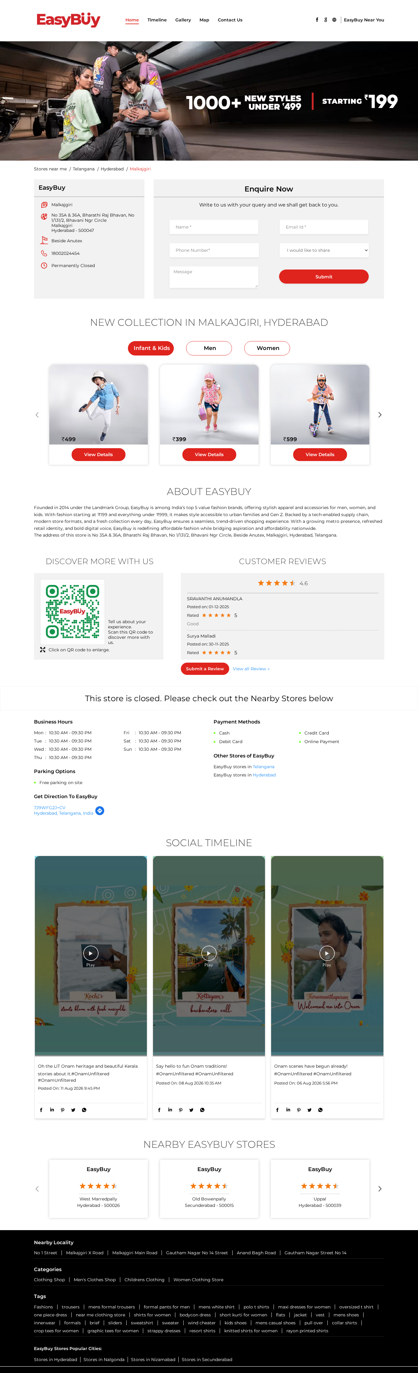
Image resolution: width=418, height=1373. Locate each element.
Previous (38, 415)
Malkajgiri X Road (84, 1253)
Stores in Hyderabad (55, 1359)
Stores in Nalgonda (104, 1359)
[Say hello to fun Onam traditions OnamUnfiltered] (209, 956)
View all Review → (251, 669)
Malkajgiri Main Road (134, 1253)
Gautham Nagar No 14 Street (197, 1253)
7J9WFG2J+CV (49, 807)
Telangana (84, 169)
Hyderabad (112, 169)
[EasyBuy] (68, 21)
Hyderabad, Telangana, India (63, 813)
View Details (98, 454)
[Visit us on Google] (326, 19)
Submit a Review (205, 669)
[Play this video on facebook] (91, 956)
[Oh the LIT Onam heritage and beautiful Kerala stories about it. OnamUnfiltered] (91, 956)
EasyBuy (98, 1169)
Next (380, 415)
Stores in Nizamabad (153, 1359)
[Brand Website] (334, 19)
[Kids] (98, 405)
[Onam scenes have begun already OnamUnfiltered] (327, 956)
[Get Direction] (100, 814)
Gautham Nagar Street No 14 (315, 1253)
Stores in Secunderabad (207, 1359)
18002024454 (65, 253)
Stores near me (50, 169)
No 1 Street (45, 1253)
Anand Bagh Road (256, 1253)
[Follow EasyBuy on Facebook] (317, 19)
